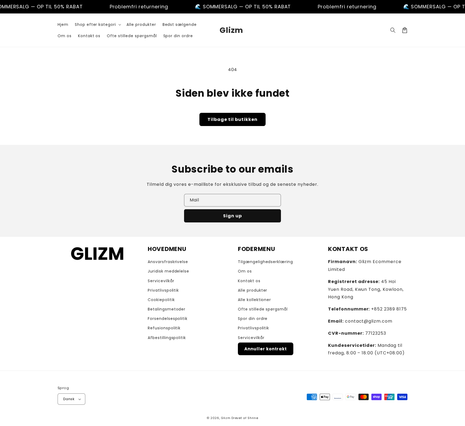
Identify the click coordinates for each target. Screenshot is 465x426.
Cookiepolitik (161, 299)
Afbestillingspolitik (167, 337)
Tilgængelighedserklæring (265, 261)
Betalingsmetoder (166, 309)
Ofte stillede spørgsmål (263, 309)
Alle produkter (252, 290)
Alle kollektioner (254, 299)
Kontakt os (249, 281)
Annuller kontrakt (265, 349)
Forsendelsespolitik (168, 318)
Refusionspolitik (164, 328)
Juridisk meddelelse (168, 271)
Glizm (226, 418)
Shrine (253, 418)
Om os (245, 271)
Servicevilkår (161, 281)
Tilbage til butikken (232, 119)
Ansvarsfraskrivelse (168, 261)
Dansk (69, 398)
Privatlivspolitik (163, 290)
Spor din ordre (252, 318)
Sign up (232, 216)
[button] (97, 24)
